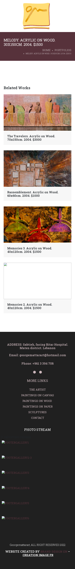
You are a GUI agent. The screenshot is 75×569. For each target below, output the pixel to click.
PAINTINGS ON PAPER (38, 406)
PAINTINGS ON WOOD (37, 401)
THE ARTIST (37, 389)
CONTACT (37, 418)
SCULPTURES (37, 412)
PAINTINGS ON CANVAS (37, 395)
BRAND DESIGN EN (53, 551)
